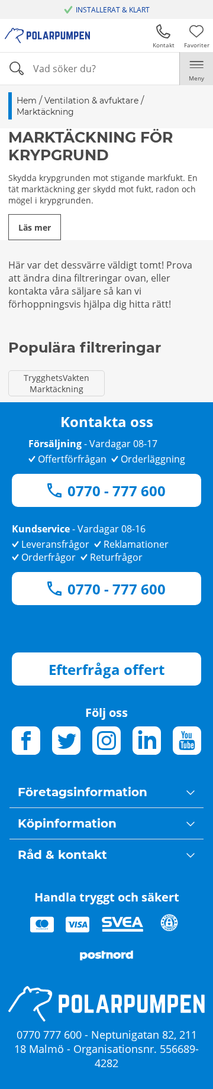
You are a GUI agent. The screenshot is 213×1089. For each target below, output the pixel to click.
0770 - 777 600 (116, 490)
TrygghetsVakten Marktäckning (56, 383)
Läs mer (34, 227)
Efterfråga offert (106, 669)
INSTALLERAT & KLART (113, 10)
